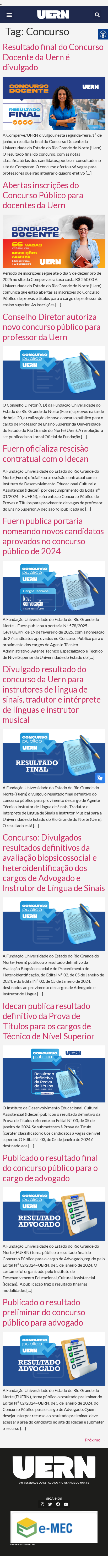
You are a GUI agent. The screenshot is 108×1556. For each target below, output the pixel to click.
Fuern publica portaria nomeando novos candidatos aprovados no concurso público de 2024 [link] (53, 536)
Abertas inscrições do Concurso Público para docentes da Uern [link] (43, 195)
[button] (9, 14)
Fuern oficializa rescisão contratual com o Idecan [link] (46, 453)
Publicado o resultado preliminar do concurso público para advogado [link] (44, 1312)
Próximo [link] (95, 1439)
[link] (53, 14)
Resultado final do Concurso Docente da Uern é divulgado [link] (53, 57)
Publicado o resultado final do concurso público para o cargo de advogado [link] (50, 1168)
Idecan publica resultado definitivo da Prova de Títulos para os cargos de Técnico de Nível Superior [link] (49, 1021)
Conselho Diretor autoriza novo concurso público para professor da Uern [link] (52, 327)
